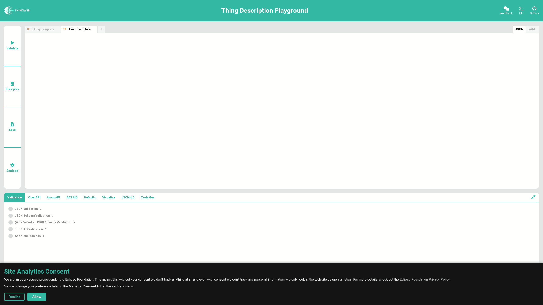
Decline (14, 297)
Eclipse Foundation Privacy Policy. (425, 279)
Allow (36, 297)
